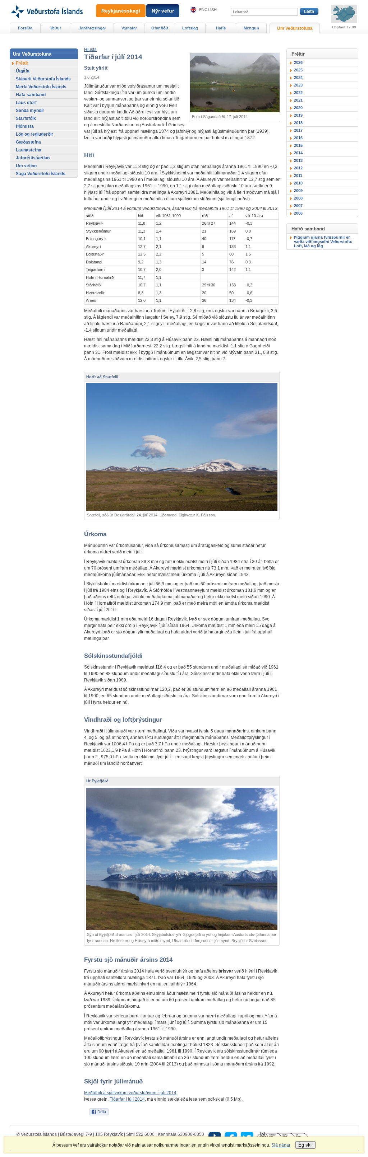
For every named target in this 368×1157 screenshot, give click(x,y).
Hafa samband (31, 94)
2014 (298, 153)
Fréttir (22, 63)
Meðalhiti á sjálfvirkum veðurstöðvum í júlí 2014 (130, 1092)
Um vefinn (26, 165)
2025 (298, 70)
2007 (298, 205)
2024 (298, 77)
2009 (298, 190)
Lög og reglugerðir (34, 134)
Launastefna (28, 150)
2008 (298, 198)
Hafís (221, 28)
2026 (298, 62)
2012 (298, 168)
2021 (298, 100)
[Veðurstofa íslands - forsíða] (46, 2)
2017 (298, 130)
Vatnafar (129, 28)
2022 (298, 92)
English (208, 10)
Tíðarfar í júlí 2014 (127, 1099)
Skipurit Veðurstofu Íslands (43, 78)
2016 (298, 138)
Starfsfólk (26, 118)
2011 (298, 175)
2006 (298, 213)
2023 (298, 85)
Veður (55, 28)
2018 (298, 123)
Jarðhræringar (92, 28)
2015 (298, 145)
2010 (298, 183)
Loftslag (190, 28)
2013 (298, 160)
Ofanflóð (159, 28)
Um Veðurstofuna (295, 28)
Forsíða (25, 28)
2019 (298, 115)
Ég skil (305, 1145)
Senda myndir (30, 110)
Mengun (251, 28)
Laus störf (26, 102)
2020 (298, 108)
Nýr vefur (163, 11)
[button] (90, 49)
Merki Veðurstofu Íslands (41, 86)
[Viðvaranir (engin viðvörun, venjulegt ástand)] (344, 14)
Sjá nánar (280, 1145)
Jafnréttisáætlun (33, 157)
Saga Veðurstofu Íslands (40, 173)
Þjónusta (25, 126)
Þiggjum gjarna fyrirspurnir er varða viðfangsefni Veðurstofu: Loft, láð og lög (323, 241)
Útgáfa (22, 71)
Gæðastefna (28, 142)
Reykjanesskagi (120, 11)
